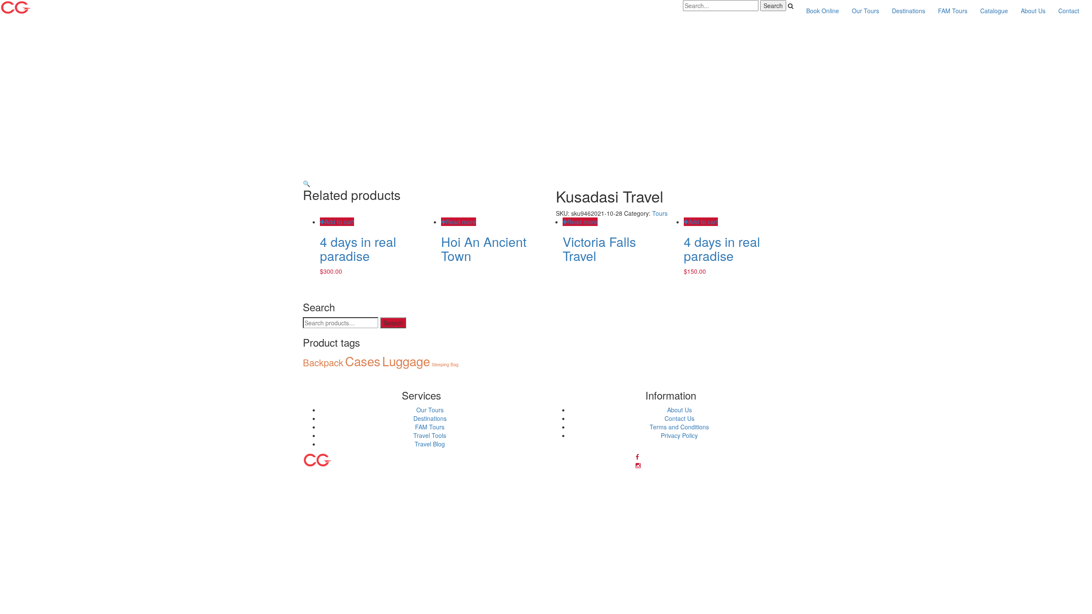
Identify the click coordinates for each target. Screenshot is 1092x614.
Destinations (908, 10)
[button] (306, 183)
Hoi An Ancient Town (483, 248)
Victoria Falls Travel (599, 248)
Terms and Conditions (679, 427)
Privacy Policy (679, 435)
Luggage (406, 361)
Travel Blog (430, 444)
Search (393, 323)
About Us (1033, 10)
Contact (1068, 10)
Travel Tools (429, 435)
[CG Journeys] (41, 7)
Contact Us (679, 418)
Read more (461, 221)
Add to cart (339, 221)
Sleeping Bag (445, 364)
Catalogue (994, 10)
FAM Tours (952, 10)
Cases (362, 361)
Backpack (323, 362)
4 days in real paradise (358, 248)
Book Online (822, 10)
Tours (660, 213)
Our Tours (865, 10)
